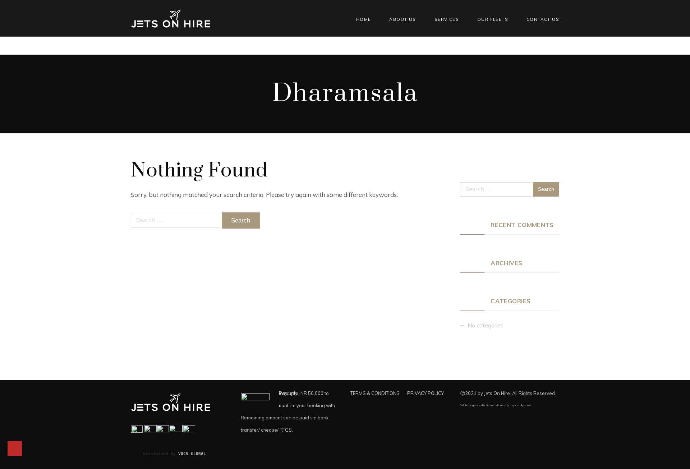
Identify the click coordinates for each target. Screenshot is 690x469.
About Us (402, 19)
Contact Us (542, 19)
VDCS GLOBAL (192, 453)
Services (446, 19)
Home (363, 19)
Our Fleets (492, 19)
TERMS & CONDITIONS (375, 393)
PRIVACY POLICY (425, 393)
